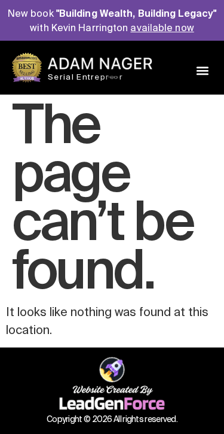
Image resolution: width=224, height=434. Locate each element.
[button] (202, 70)
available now (162, 27)
